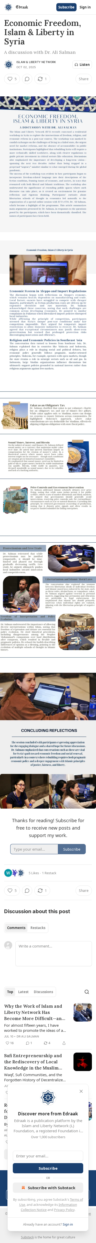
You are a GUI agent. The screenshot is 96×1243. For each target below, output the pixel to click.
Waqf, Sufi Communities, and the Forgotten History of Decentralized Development (34, 1077)
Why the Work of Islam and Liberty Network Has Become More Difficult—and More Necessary (34, 1012)
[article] (48, 1024)
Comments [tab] (16, 927)
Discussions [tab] (43, 992)
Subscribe (66, 7)
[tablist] (26, 928)
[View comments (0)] (27, 79)
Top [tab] (10, 992)
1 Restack (49, 873)
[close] (81, 1091)
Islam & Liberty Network (36, 62)
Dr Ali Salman (28, 1036)
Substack (27, 1237)
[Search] (87, 992)
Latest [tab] (23, 992)
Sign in (85, 7)
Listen (85, 64)
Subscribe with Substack (51, 1187)
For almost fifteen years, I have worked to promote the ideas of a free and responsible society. (33, 1028)
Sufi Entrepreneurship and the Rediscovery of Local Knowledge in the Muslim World (33, 1062)
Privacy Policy (64, 1209)
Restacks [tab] (37, 927)
